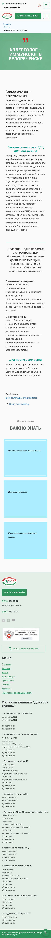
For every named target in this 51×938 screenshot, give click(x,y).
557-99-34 (10, 612)
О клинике (6, 664)
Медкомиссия (11, 7)
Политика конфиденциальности (17, 693)
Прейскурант (8, 681)
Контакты (6, 689)
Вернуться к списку (19, 404)
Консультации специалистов (22, 398)
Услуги (5, 673)
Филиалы (6, 668)
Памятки (6, 685)
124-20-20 (10, 601)
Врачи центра (8, 677)
